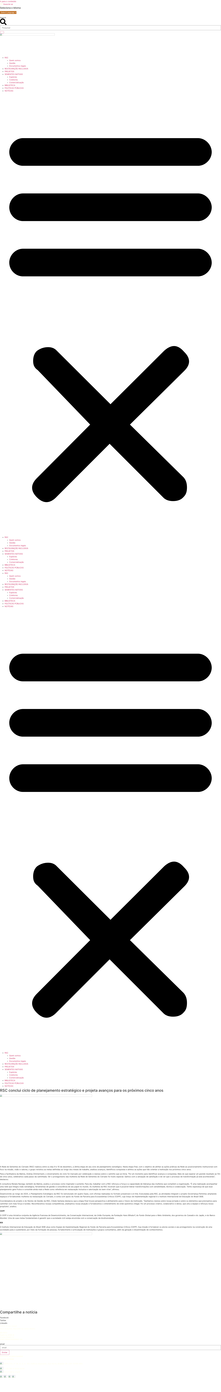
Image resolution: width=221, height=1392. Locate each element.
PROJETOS (9, 71)
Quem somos (15, 60)
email (2, 1344)
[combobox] (110, 27)
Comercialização (16, 82)
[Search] (2, 32)
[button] (110, 314)
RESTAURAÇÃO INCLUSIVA (16, 68)
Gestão (12, 63)
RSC (6, 57)
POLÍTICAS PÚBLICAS (14, 88)
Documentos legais (17, 66)
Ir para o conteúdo (8, 1)
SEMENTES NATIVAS (14, 74)
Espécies (13, 77)
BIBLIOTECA (10, 85)
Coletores (13, 80)
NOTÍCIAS (9, 91)
